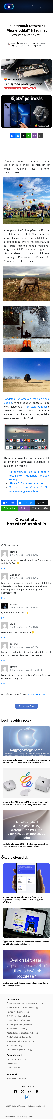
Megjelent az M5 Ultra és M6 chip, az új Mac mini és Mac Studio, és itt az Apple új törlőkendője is (25, 803)
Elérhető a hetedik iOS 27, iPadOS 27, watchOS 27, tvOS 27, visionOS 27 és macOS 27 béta (26, 845)
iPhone (30, 46)
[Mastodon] (37, 1091)
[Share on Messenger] (17, 135)
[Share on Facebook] (12, 135)
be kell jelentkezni (36, 694)
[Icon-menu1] (46, 6)
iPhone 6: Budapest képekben (26, 483)
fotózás (24, 46)
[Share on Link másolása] (40, 135)
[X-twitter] (22, 1091)
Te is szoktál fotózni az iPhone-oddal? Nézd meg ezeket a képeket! (27, 30)
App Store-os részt (36, 406)
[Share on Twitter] (23, 135)
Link (3, 568)
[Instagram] (29, 1091)
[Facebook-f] (15, 1091)
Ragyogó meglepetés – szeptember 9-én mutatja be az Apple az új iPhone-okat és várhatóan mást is (26, 761)
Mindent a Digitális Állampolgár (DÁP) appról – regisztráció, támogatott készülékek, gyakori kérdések (24, 899)
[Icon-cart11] (32, 6)
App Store (18, 46)
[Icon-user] (39, 6)
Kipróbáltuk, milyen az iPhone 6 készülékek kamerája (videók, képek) (29, 475)
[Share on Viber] (34, 135)
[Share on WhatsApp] (28, 135)
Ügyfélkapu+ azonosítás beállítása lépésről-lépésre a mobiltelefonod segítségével (26, 942)
